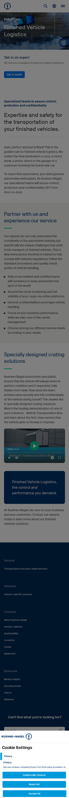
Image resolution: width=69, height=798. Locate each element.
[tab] (34, 756)
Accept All (34, 793)
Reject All (34, 784)
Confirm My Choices (34, 775)
